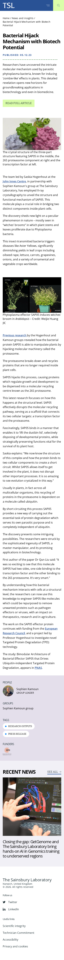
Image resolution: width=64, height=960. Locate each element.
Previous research (15, 335)
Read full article (18, 103)
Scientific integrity (14, 926)
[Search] (58, 5)
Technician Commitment (18, 933)
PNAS (38, 668)
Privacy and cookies (15, 946)
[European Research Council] (7, 751)
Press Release (17, 733)
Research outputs (20, 726)
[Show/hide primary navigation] (48, 5)
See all (52, 771)
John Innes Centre (14, 181)
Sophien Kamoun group (18, 708)
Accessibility (10, 939)
